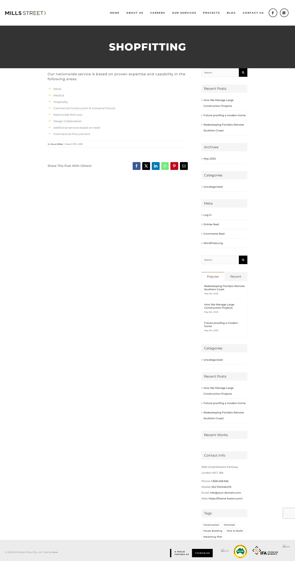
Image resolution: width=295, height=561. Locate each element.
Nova (55, 552)
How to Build (235, 530)
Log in (207, 215)
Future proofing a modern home (224, 115)
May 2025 (209, 158)
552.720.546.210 (221, 486)
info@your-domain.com (225, 492)
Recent (235, 276)
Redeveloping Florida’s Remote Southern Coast (224, 287)
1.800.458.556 (219, 481)
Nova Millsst (57, 144)
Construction (211, 524)
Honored (229, 524)
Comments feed (213, 233)
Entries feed (211, 224)
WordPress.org (213, 243)
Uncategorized (213, 186)
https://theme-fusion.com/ (226, 498)
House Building (212, 530)
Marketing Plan (212, 536)
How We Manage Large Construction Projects (219, 306)
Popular (213, 276)
